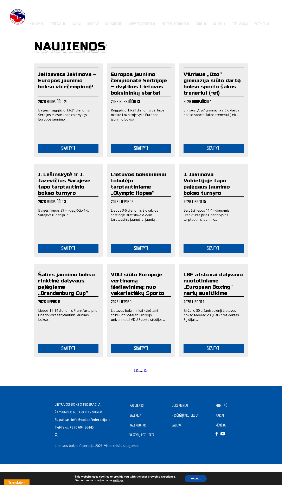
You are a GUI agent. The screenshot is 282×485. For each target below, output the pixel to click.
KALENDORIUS (138, 425)
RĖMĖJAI (221, 425)
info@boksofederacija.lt (90, 419)
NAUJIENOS (136, 405)
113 (144, 370)
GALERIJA (135, 415)
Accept (195, 478)
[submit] (270, 14)
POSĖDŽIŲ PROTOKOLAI (185, 415)
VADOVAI (177, 425)
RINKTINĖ (221, 405)
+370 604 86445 (82, 427)
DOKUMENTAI (180, 405)
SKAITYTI (68, 148)
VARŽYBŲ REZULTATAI (142, 435)
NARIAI (220, 415)
